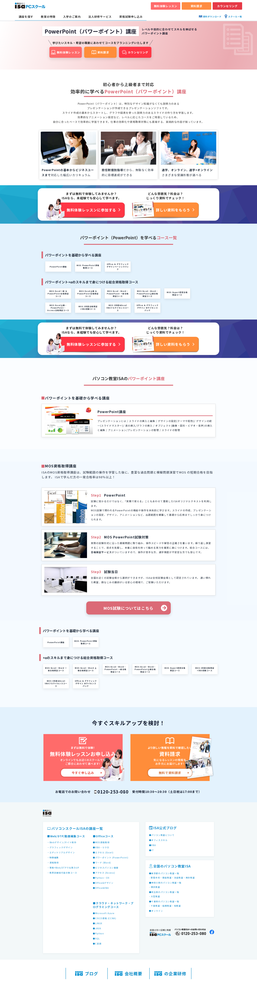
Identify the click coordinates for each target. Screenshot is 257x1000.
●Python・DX (101, 877)
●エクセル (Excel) (103, 852)
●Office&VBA (101, 887)
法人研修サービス (100, 16)
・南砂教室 (189, 877)
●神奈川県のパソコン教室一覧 (165, 882)
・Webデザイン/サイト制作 (61, 842)
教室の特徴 (48, 16)
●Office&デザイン (103, 882)
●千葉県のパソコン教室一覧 (164, 901)
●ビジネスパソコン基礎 (105, 867)
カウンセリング (227, 6)
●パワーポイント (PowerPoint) (110, 857)
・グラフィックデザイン (60, 847)
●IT (151, 850)
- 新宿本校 (154, 877)
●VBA (152, 845)
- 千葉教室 (154, 905)
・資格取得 (53, 862)
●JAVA (97, 928)
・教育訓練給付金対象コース (62, 872)
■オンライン (156, 910)
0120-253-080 (112, 791)
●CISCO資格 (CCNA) (104, 918)
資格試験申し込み (131, 16)
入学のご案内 (72, 16)
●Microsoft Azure (104, 913)
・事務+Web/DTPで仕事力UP (63, 867)
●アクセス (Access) (104, 872)
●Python (98, 933)
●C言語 (97, 943)
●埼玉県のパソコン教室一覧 (164, 892)
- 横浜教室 (154, 886)
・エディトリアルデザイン (61, 852)
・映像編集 (53, 857)
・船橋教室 (166, 905)
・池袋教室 (177, 877)
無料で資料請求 (170, 773)
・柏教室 (176, 905)
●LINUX (97, 923)
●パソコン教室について (162, 835)
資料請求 (196, 6)
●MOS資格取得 (101, 842)
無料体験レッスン (165, 6)
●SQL (96, 938)
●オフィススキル (158, 840)
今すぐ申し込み (83, 773)
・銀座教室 (166, 877)
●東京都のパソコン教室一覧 (164, 873)
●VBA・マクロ (101, 847)
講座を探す (26, 16)
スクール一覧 (235, 16)
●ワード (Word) (102, 862)
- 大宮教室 (154, 896)
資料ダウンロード (212, 16)
